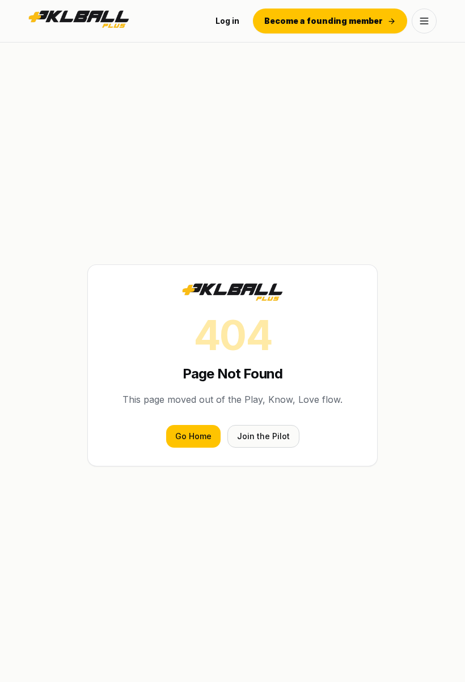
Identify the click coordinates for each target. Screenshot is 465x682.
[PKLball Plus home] (78, 21)
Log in (227, 21)
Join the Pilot (263, 436)
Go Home (193, 436)
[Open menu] (424, 21)
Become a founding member (323, 21)
